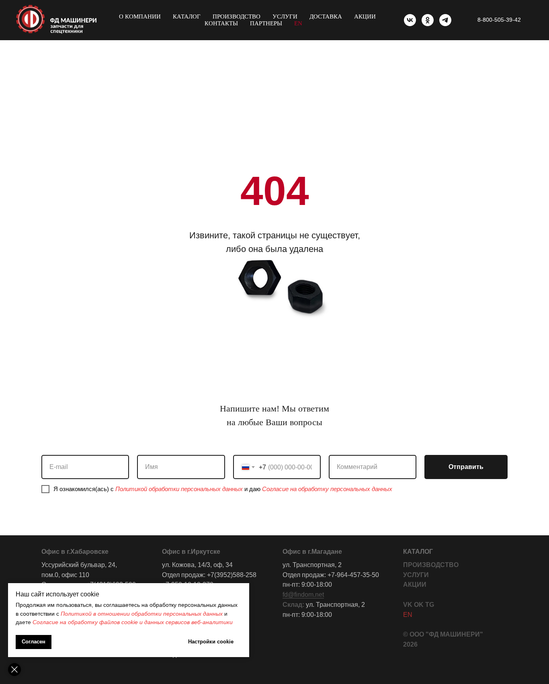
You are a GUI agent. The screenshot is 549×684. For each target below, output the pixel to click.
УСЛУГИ (416, 574)
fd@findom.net (303, 594)
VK (407, 604)
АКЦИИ (414, 584)
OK (419, 604)
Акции (365, 16)
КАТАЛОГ (418, 551)
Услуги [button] (284, 16)
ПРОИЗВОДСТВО (431, 564)
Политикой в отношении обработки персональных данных (142, 613)
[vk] (410, 20)
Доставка (325, 16)
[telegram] (445, 20)
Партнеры (266, 23)
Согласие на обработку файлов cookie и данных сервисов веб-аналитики (133, 622)
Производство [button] (236, 16)
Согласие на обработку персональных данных (327, 488)
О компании (140, 16)
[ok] (428, 20)
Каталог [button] (187, 16)
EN (298, 23)
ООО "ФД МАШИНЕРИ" (446, 634)
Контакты (221, 23)
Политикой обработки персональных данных (179, 488)
